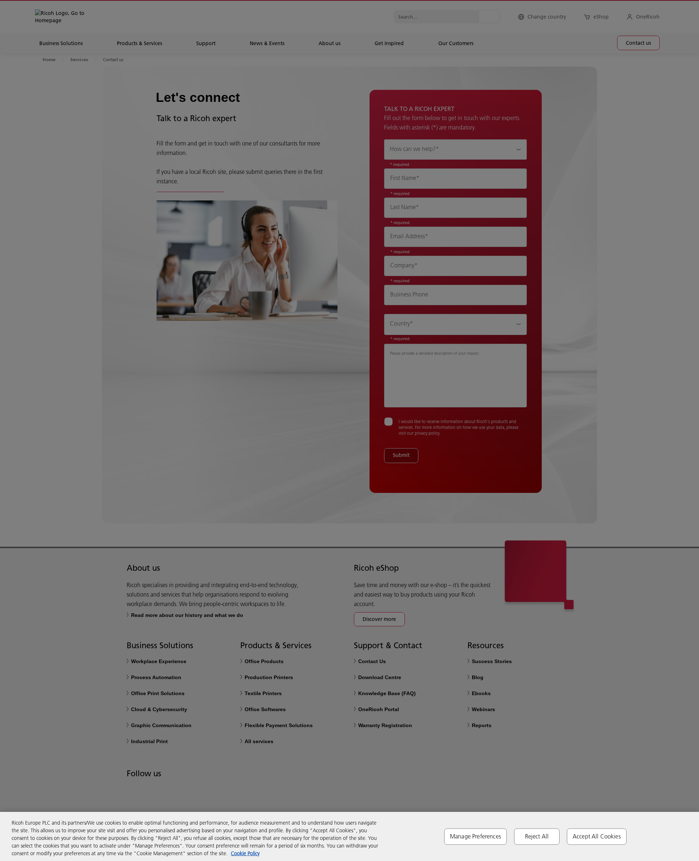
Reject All (537, 836)
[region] (349, 836)
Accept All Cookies (597, 836)
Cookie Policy (245, 853)
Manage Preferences (475, 836)
